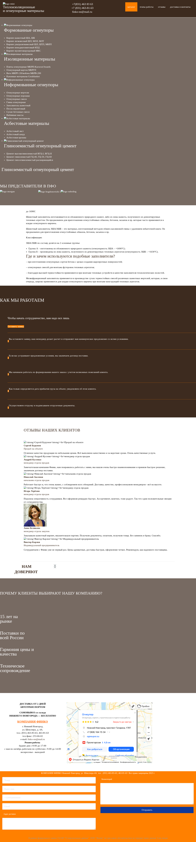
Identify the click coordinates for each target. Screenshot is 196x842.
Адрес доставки (10, 814)
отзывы (161, 7)
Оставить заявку (16, 326)
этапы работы (146, 7)
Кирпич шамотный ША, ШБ (20, 38)
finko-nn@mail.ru (82, 11)
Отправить (147, 810)
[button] (55, 566)
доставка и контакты (180, 7)
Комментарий (107, 779)
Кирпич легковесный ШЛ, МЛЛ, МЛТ (25, 41)
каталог (131, 7)
